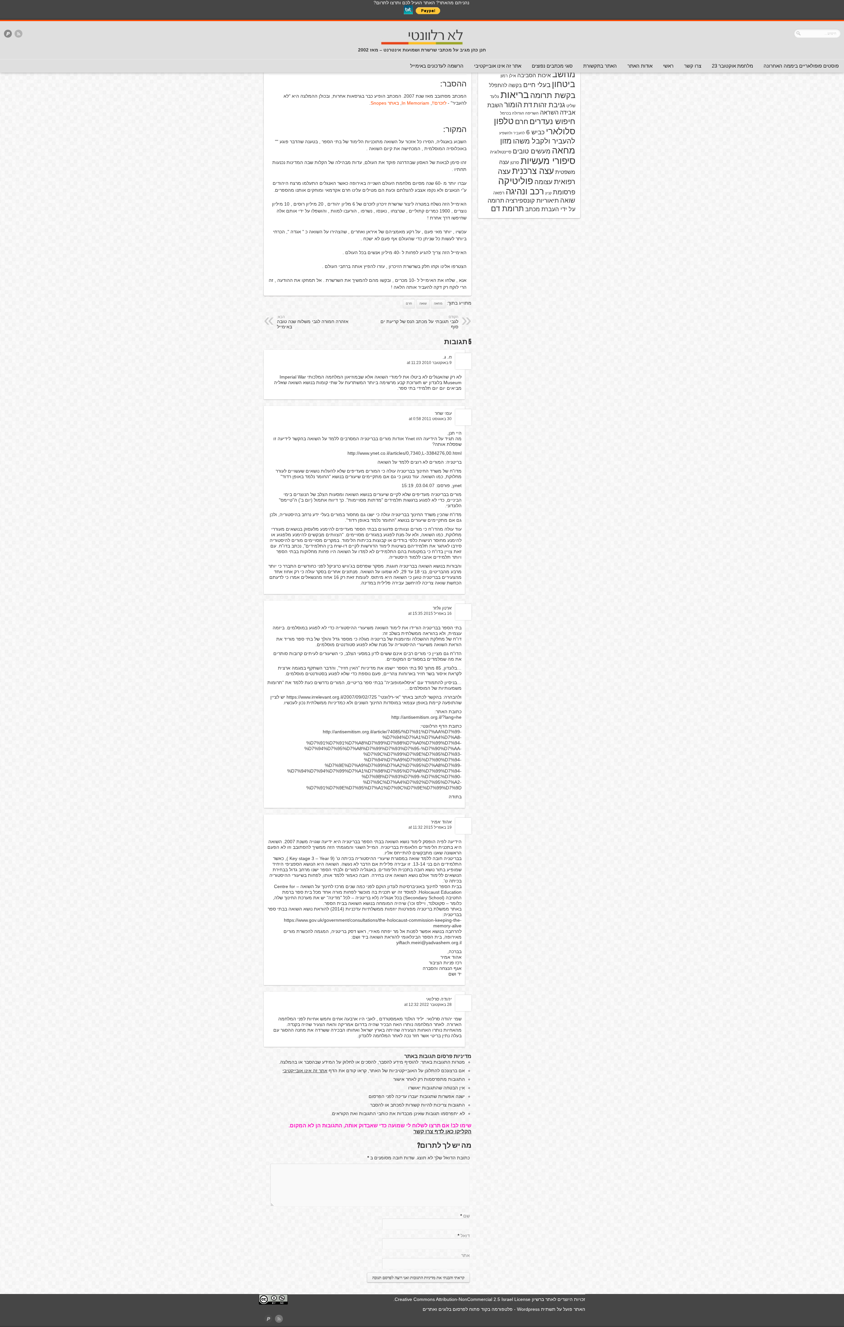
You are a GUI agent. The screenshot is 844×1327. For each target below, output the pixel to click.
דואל (465, 1235)
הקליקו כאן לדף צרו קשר (442, 1131)
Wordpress (528, 1309)
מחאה (438, 303)
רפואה (498, 192)
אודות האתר (639, 66)
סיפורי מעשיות (548, 161)
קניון (548, 193)
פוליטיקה (515, 181)
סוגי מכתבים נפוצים (552, 66)
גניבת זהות (549, 105)
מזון (506, 141)
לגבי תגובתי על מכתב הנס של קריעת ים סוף (419, 322)
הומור (513, 104)
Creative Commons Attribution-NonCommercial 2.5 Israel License (462, 1299)
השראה (549, 112)
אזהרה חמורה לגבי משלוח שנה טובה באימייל (312, 322)
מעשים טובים (532, 151)
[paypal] (8, 34)
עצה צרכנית (533, 171)
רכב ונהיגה (525, 191)
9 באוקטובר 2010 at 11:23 (429, 362)
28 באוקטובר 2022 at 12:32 (428, 1004)
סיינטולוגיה (500, 151)
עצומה (543, 181)
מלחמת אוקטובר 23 (732, 66)
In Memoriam (415, 103)
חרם (409, 303)
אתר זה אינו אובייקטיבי (497, 66)
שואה (423, 303)
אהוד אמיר (441, 821)
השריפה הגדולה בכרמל (519, 113)
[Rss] (18, 34)
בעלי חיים (537, 84)
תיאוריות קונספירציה (532, 200)
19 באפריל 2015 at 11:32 (430, 827)
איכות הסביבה (534, 75)
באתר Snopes (385, 103)
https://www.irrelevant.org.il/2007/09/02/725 (331, 697)
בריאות (514, 94)
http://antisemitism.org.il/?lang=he (426, 717)
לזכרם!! (439, 103)
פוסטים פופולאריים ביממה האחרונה (801, 66)
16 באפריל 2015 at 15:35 (430, 613)
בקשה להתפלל (505, 85)
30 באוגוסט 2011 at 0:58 (430, 418)
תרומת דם (507, 208)
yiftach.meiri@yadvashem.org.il (429, 942)
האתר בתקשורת (600, 66)
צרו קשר (692, 66)
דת (528, 105)
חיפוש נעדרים (552, 121)
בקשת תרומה (552, 95)
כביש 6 (535, 132)
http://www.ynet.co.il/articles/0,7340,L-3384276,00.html (404, 453)
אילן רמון (508, 75)
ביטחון (563, 84)
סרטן (514, 162)
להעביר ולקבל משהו (544, 141)
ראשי (668, 66)
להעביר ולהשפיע (512, 133)
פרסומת (564, 192)
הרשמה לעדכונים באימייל (437, 66)
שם (466, 1215)
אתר (465, 1255)
